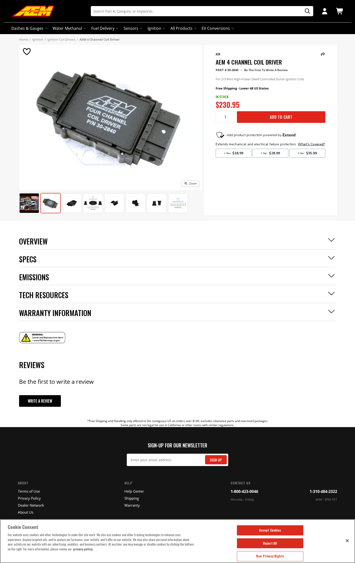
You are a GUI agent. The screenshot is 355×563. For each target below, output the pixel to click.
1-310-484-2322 (323, 491)
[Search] (305, 11)
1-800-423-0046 (244, 491)
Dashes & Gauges (27, 28)
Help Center (134, 491)
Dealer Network (31, 505)
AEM (218, 54)
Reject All (270, 543)
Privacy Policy (29, 498)
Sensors (131, 28)
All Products (181, 28)
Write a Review (40, 401)
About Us (25, 512)
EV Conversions (216, 28)
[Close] (347, 540)
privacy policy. (83, 549)
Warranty (132, 505)
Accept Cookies (270, 530)
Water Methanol (67, 28)
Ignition (154, 28)
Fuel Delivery (102, 28)
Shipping (131, 498)
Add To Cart (281, 117)
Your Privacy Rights (270, 556)
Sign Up (216, 459)
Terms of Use (29, 491)
